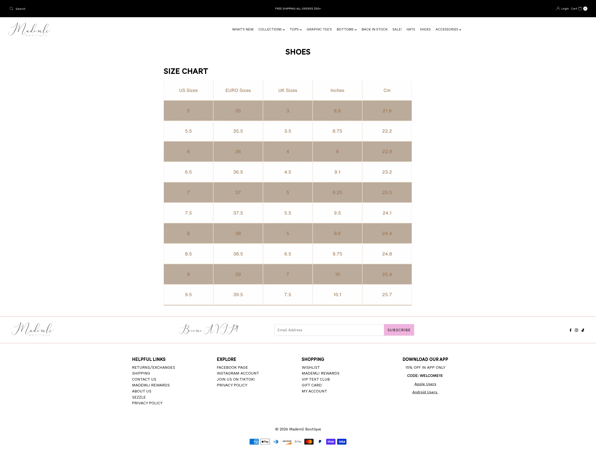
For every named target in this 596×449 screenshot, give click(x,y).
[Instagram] (576, 329)
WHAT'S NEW (243, 29)
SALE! (397, 29)
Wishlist (311, 367)
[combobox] (103, 8)
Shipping (141, 373)
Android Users (425, 392)
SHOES (425, 29)
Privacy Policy (147, 403)
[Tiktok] (583, 329)
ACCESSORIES (447, 29)
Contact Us (144, 379)
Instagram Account (238, 373)
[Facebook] (571, 329)
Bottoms (346, 29)
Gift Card (312, 385)
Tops (295, 29)
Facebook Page (232, 367)
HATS (410, 29)
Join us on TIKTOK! (236, 379)
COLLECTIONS (270, 29)
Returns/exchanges (153, 367)
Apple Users (425, 383)
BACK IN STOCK (375, 29)
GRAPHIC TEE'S (319, 29)
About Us (141, 391)
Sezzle (139, 397)
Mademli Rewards (151, 385)
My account (314, 391)
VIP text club (316, 379)
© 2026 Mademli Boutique (298, 428)
